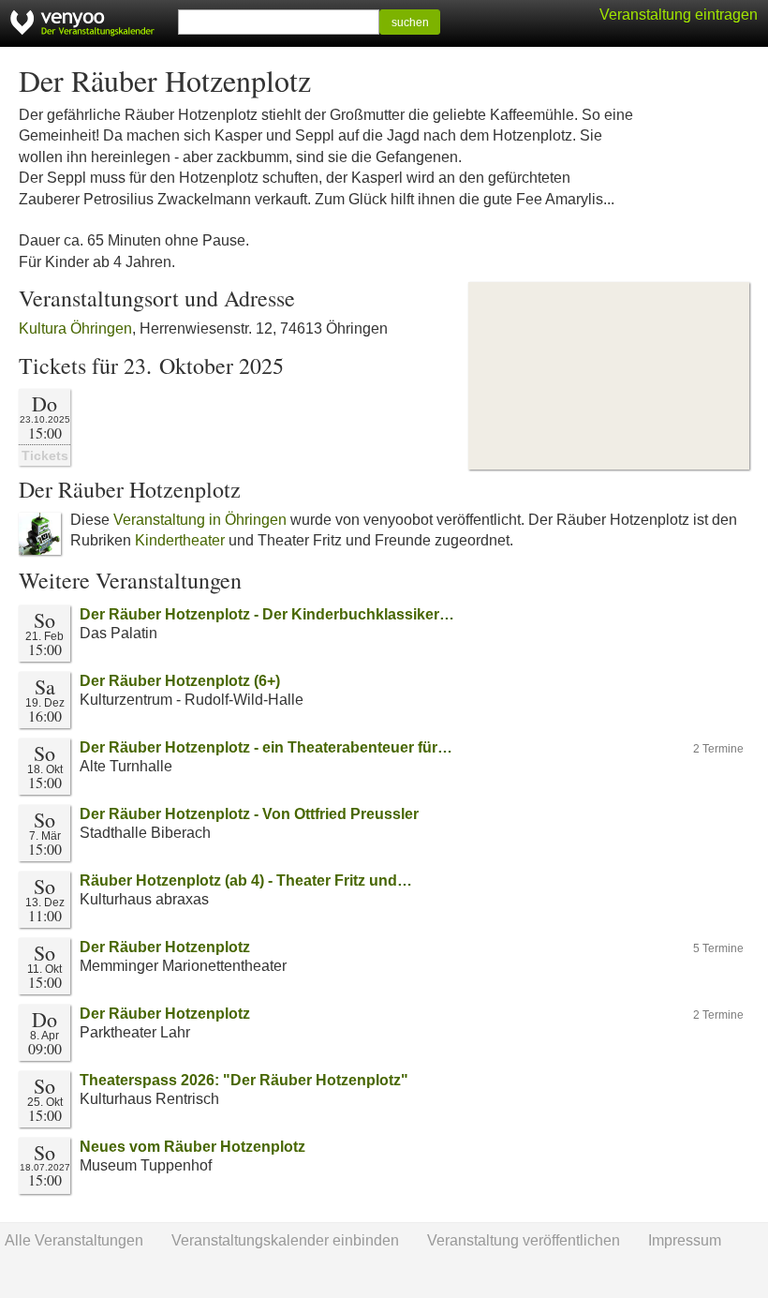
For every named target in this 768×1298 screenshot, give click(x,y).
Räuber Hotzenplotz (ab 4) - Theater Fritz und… (246, 880)
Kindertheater (180, 540)
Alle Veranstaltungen (74, 1240)
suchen (410, 22)
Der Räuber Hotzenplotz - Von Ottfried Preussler (249, 814)
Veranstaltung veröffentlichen (523, 1240)
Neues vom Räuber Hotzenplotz (192, 1147)
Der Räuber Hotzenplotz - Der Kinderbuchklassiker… (267, 614)
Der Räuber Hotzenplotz (165, 947)
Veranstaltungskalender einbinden (285, 1240)
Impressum (684, 1240)
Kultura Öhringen (75, 328)
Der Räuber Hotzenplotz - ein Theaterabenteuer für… (266, 747)
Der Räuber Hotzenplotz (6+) (180, 681)
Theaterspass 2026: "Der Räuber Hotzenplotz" (244, 1080)
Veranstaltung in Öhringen (200, 520)
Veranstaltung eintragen (678, 14)
